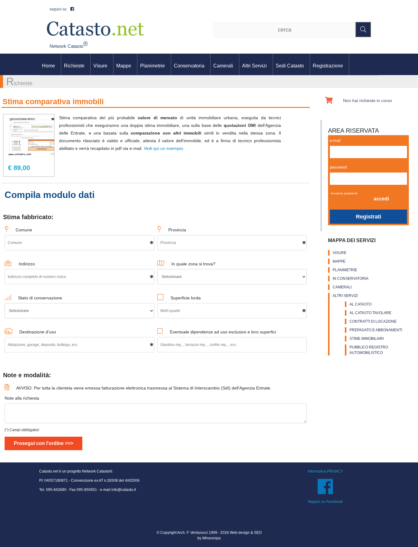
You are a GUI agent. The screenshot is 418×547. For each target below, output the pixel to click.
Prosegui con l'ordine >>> (43, 443)
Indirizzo (27, 263)
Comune (24, 229)
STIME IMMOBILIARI (366, 338)
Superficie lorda (185, 297)
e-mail (335, 140)
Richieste (74, 65)
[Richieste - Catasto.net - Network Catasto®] (95, 28)
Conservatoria (189, 65)
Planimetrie (152, 65)
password (338, 167)
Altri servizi (254, 65)
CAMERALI (342, 287)
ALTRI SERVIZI (345, 296)
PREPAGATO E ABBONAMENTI (375, 330)
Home (48, 65)
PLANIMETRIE (345, 270)
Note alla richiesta (22, 398)
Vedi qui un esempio (163, 148)
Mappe (123, 65)
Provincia (177, 229)
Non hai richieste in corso (367, 100)
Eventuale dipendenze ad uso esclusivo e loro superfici (223, 331)
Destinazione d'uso (37, 331)
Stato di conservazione (40, 297)
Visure (100, 65)
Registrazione (328, 65)
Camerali (223, 65)
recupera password (343, 193)
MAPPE (339, 261)
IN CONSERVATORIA (350, 278)
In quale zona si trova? (193, 263)
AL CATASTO (360, 304)
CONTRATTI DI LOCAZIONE (373, 321)
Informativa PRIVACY (325, 471)
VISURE (339, 253)
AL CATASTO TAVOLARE (370, 313)
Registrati (368, 217)
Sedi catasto (290, 65)
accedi (381, 198)
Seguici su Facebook (325, 502)
